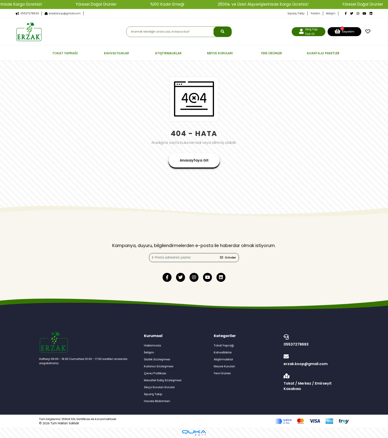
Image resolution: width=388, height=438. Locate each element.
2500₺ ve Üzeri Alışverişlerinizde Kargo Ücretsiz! (263, 4)
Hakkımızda (152, 345)
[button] (344, 31)
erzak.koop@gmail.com (306, 363)
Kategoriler (225, 335)
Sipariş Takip (296, 13)
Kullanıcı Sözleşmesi (158, 366)
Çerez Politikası (155, 373)
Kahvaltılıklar (223, 352)
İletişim (330, 13)
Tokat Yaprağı (224, 345)
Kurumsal (153, 335)
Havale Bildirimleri (157, 401)
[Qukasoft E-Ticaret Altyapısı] (194, 433)
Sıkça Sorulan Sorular (159, 387)
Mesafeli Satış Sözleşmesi (162, 380)
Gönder (230, 257)
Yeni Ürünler (222, 373)
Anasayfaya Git (194, 160)
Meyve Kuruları (224, 366)
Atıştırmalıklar (223, 359)
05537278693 (296, 344)
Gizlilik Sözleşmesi (157, 359)
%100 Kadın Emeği (167, 4)
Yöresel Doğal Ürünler (96, 4)
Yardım (315, 13)
